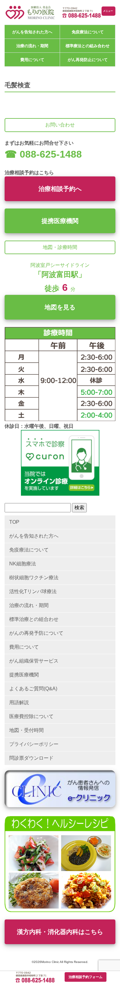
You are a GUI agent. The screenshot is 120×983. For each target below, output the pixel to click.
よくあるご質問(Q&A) (33, 688)
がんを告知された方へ (32, 32)
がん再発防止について (88, 59)
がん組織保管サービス (33, 660)
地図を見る (60, 307)
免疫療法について (88, 32)
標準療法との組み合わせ (88, 45)
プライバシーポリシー (33, 744)
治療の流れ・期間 (32, 45)
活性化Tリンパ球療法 (33, 591)
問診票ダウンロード (31, 758)
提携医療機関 (60, 220)
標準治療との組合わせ (33, 619)
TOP (14, 522)
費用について (32, 59)
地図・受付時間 (26, 730)
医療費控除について (31, 716)
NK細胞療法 (22, 563)
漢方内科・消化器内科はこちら (60, 931)
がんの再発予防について (36, 633)
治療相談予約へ (60, 188)
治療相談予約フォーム (85, 977)
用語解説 (19, 702)
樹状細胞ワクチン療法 (33, 577)
